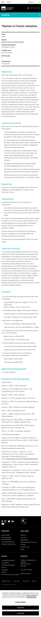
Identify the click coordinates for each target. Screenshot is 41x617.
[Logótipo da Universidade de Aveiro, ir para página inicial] (7, 8)
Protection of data (5, 581)
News (3, 2)
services (23, 544)
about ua (23, 535)
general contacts (25, 573)
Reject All (20, 607)
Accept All (20, 613)
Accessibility (26, 581)
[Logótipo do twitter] (9, 521)
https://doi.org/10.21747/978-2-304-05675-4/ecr (22, 459)
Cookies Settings (20, 602)
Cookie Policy (31, 597)
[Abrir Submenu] (39, 14)
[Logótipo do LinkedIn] (13, 521)
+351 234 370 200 (26, 570)
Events (9, 2)
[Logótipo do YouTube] (2, 524)
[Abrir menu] (39, 8)
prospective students (8, 560)
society (3, 572)
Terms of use (16, 581)
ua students (5, 562)
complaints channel (7, 542)
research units (24, 547)
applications (24, 540)
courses (23, 537)
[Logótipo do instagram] (5, 521)
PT (32, 8)
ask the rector (5, 535)
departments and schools (28, 542)
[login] (39, 2)
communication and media (10, 574)
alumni (3, 567)
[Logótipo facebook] (2, 521)
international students (8, 565)
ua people (4, 570)
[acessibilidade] (28, 8)
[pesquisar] (35, 8)
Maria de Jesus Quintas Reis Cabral (12, 42)
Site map (34, 581)
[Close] (38, 593)
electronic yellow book (8, 544)
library (22, 549)
